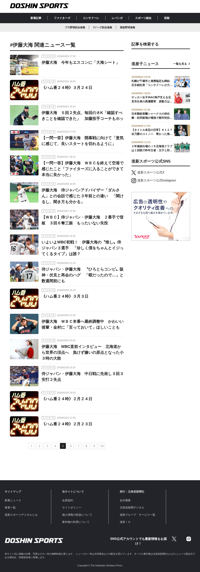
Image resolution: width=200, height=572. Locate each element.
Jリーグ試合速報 (102, 27)
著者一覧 (10, 507)
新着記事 (35, 17)
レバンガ (117, 17)
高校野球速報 (127, 27)
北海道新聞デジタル (132, 507)
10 (102, 446)
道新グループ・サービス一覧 (137, 514)
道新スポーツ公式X (150, 172)
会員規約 (67, 500)
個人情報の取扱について (77, 514)
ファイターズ (62, 17)
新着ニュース (13, 500)
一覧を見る (180, 63)
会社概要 (125, 500)
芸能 (167, 17)
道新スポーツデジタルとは (21, 514)
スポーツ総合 (143, 17)
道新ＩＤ (125, 521)
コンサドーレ (91, 17)
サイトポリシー (71, 507)
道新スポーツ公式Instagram (156, 180)
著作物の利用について (75, 521)
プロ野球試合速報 (75, 27)
